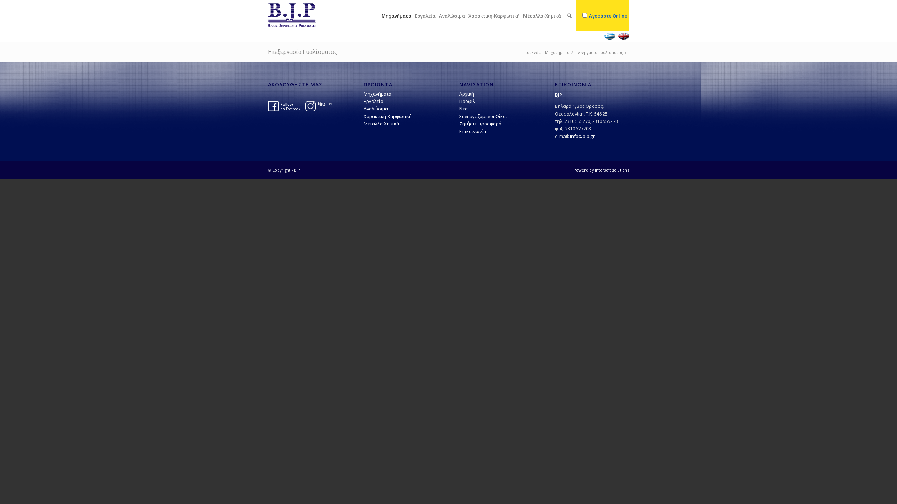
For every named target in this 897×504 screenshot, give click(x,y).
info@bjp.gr (582, 136)
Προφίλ (467, 101)
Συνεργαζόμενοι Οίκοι (483, 116)
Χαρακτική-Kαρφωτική (388, 116)
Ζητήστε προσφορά (480, 123)
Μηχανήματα (557, 52)
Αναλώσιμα (376, 108)
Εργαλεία (373, 101)
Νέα (463, 108)
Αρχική (466, 94)
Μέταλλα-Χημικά (381, 123)
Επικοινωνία (472, 131)
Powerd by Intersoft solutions (601, 170)
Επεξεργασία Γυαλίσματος (302, 52)
